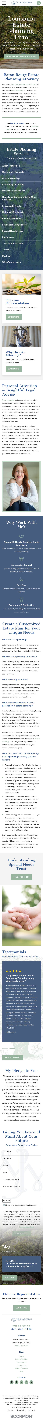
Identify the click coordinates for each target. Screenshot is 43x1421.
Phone (5, 1165)
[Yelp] (26, 1382)
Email (5, 1172)
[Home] (21, 3)
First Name (7, 1151)
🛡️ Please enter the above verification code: (19, 1205)
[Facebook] (16, 1382)
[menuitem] (11, 1410)
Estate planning (8, 400)
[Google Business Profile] (12, 1382)
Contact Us (21, 1365)
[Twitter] (21, 1382)
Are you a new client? (11, 1179)
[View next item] (12, 1048)
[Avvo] (31, 1382)
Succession (21, 1362)
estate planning (17, 90)
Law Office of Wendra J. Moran (23, 84)
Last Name (7, 1158)
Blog (21, 1371)
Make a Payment (21, 1368)
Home (21, 1356)
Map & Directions (21, 1346)
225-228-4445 (21, 1328)
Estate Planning (21, 1359)
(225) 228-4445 (17, 123)
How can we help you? (11, 1186)
